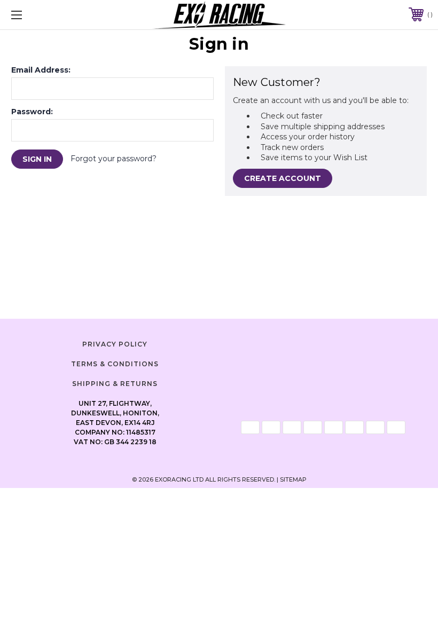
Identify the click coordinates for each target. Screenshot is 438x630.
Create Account (282, 178)
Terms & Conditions (115, 364)
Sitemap (293, 479)
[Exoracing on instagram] (323, 343)
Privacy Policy (114, 344)
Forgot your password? (114, 158)
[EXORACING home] (219, 15)
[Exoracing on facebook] (296, 343)
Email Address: (41, 70)
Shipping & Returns (115, 384)
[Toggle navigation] (53, 14)
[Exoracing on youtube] (350, 343)
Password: (32, 111)
